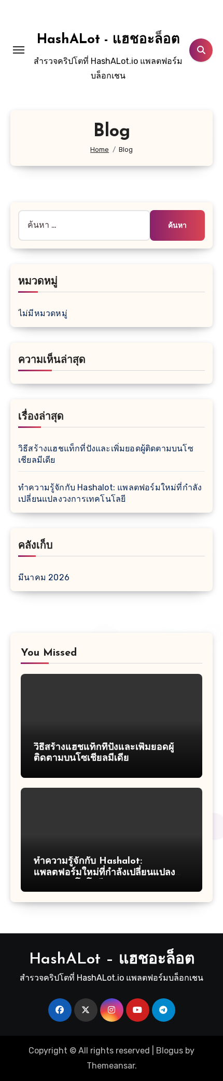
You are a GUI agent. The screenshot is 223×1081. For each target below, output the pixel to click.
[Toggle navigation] (18, 50)
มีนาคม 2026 (43, 577)
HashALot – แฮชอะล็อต (111, 960)
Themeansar (111, 1066)
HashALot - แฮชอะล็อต (108, 40)
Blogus (169, 1051)
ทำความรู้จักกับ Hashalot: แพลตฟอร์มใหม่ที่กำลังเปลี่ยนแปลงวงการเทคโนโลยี (104, 873)
